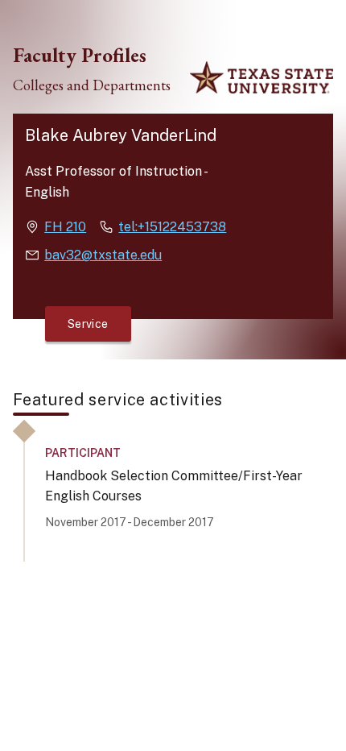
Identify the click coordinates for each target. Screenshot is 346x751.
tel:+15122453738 (172, 226)
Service (88, 323)
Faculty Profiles (79, 55)
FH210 (65, 226)
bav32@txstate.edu (103, 255)
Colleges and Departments (92, 85)
